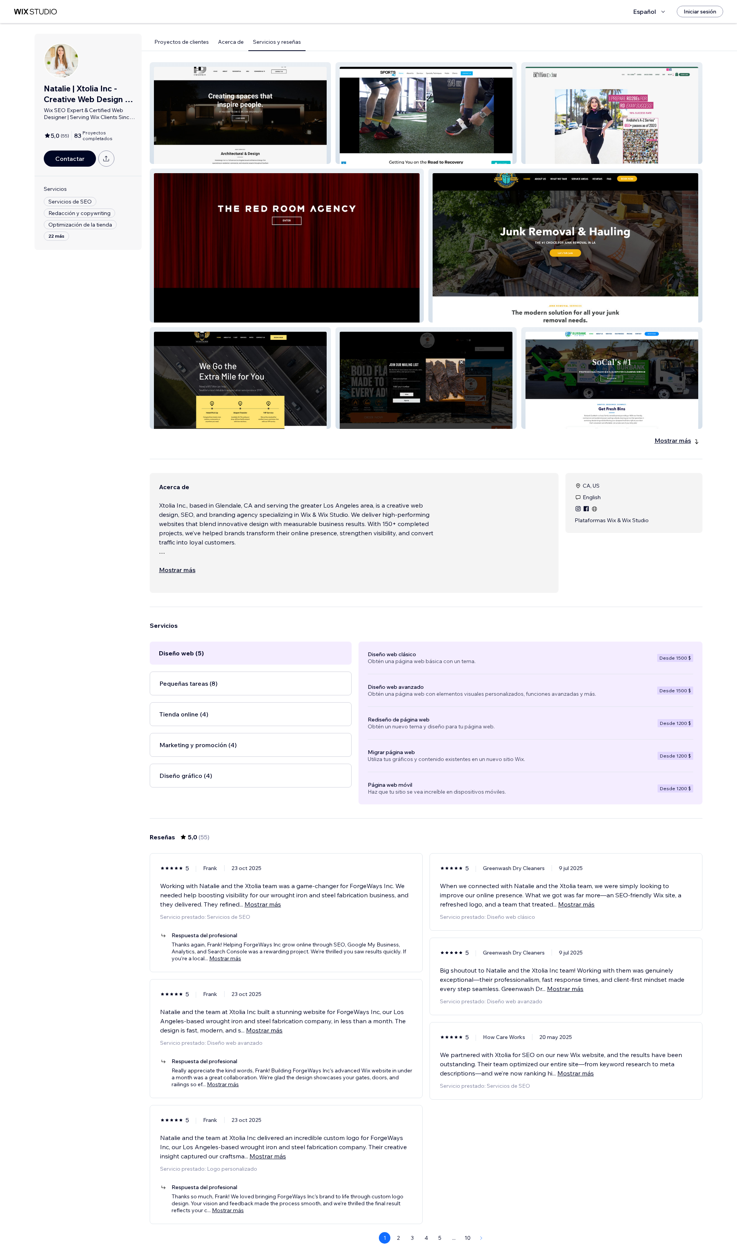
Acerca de (231, 41)
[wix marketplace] (35, 11)
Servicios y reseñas (277, 41)
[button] (240, 113)
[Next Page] (481, 1238)
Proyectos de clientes (181, 41)
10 (467, 1237)
